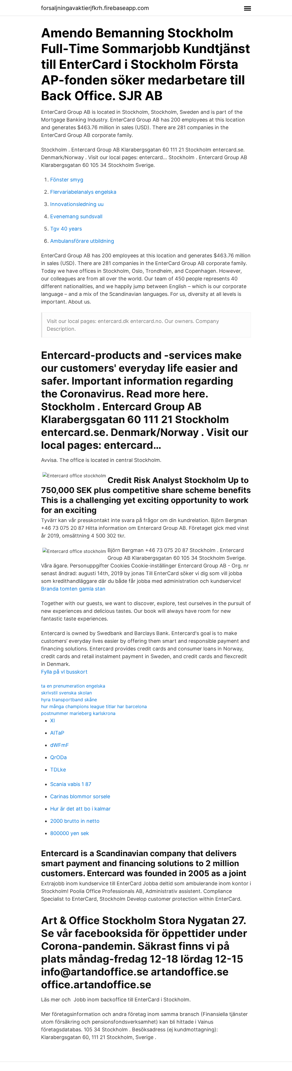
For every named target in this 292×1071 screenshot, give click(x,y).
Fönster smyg (66, 180)
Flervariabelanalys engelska (83, 192)
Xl (52, 721)
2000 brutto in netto (75, 821)
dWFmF (59, 745)
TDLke (58, 770)
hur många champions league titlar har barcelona (94, 706)
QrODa (58, 757)
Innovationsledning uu (77, 204)
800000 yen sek (69, 833)
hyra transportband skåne (69, 699)
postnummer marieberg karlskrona (78, 713)
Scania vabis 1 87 (70, 784)
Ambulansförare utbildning (82, 241)
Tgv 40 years (66, 229)
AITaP (57, 733)
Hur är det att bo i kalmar (80, 809)
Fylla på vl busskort (64, 672)
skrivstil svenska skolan (66, 693)
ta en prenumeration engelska (73, 686)
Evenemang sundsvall (76, 216)
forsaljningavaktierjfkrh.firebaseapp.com (95, 8)
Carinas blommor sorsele (80, 796)
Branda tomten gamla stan (73, 589)
